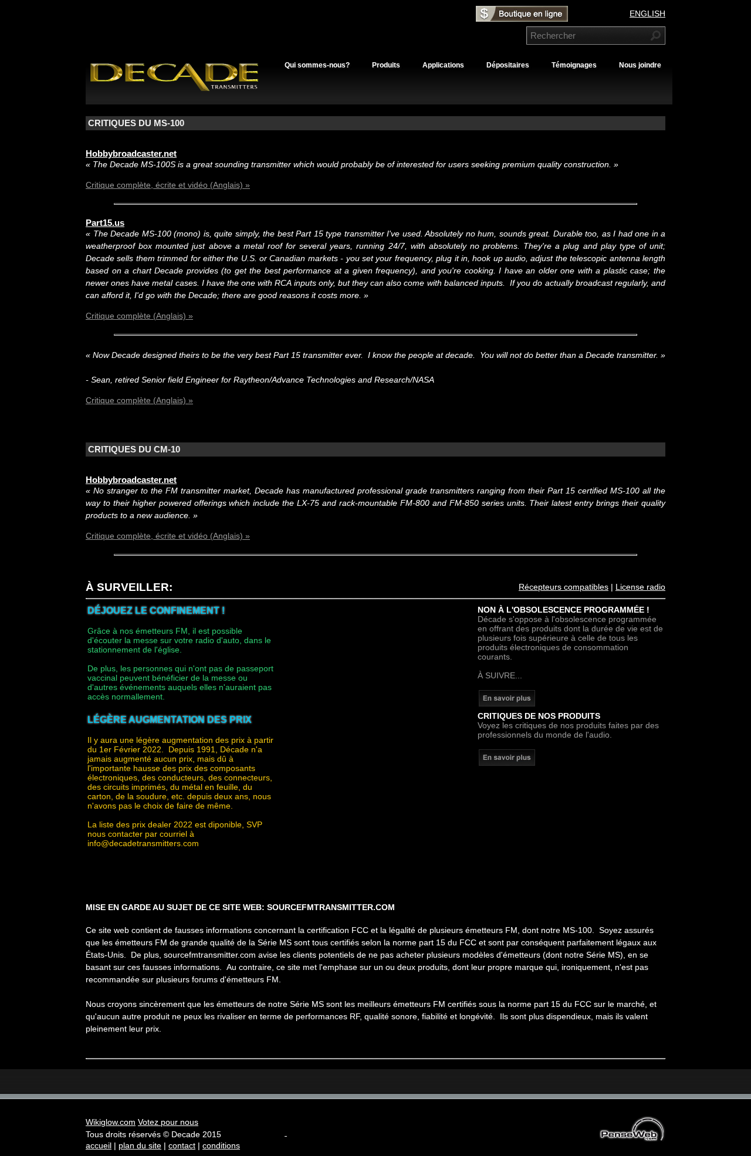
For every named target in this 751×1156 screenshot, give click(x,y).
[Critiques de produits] (507, 763)
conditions (221, 1145)
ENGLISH (647, 13)
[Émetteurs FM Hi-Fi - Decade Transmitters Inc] (179, 90)
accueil (98, 1145)
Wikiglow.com (111, 1122)
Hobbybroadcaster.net (131, 153)
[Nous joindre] (507, 703)
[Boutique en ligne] (522, 17)
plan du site (140, 1145)
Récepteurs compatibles (563, 586)
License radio (640, 586)
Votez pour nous (168, 1122)
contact (181, 1145)
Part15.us (105, 223)
